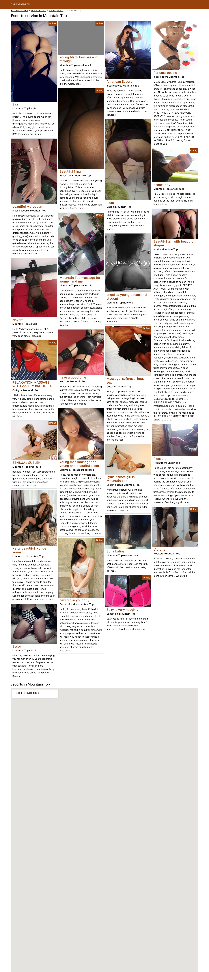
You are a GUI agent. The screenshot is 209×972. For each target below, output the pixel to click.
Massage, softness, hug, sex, (125, 380)
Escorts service (19, 10)
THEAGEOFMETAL (21, 4)
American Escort (119, 81)
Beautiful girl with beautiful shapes (173, 243)
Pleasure (159, 459)
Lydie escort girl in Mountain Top (120, 479)
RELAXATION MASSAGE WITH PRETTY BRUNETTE (32, 384)
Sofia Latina (115, 551)
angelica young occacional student (126, 296)
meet (110, 203)
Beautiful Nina (70, 171)
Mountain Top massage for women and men (80, 279)
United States (38, 10)
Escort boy (161, 185)
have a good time (73, 377)
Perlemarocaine (165, 73)
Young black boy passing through (79, 59)
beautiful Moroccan (27, 206)
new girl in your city (74, 600)
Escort (17, 646)
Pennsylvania (56, 10)
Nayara (17, 320)
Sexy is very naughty (122, 610)
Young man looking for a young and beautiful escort (80, 464)
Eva (15, 104)
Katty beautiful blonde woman (29, 550)
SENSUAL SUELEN (26, 463)
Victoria (159, 549)
